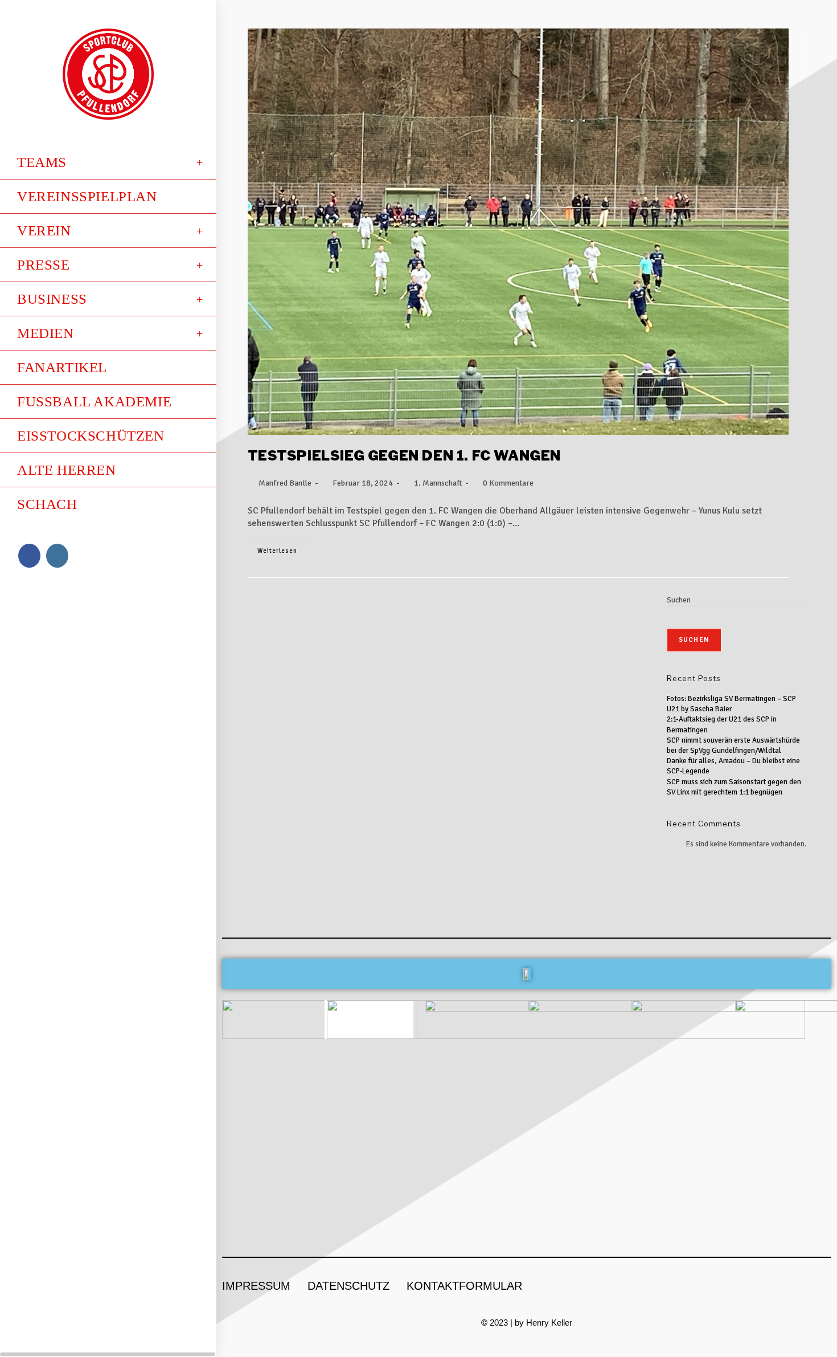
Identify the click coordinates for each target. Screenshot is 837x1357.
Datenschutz (348, 1285)
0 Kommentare (508, 483)
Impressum (256, 1285)
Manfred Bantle (285, 483)
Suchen (679, 600)
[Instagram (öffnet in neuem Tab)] (57, 556)
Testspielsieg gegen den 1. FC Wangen (404, 455)
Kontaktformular (464, 1285)
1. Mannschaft (438, 483)
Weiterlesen (287, 548)
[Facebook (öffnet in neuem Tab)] (29, 556)
